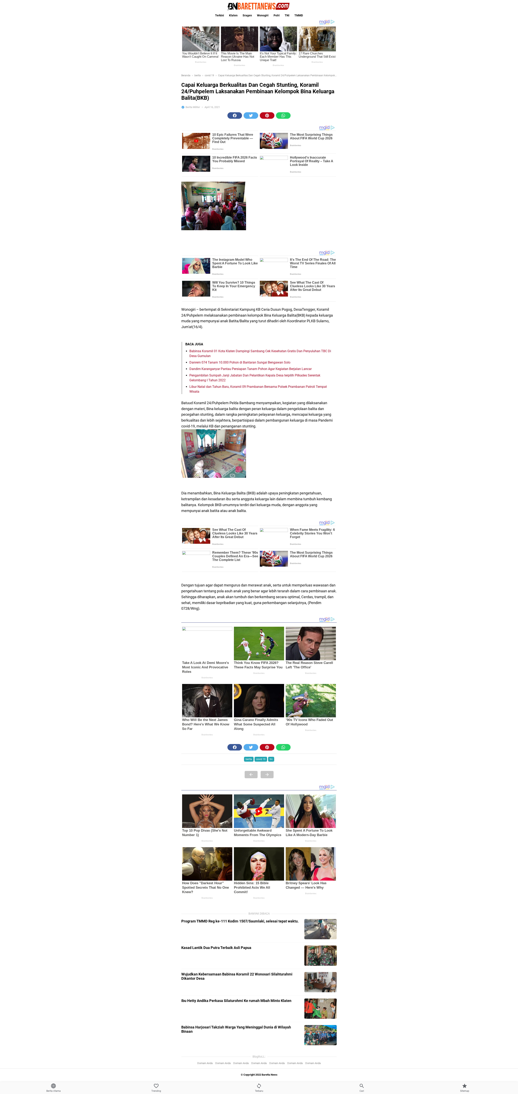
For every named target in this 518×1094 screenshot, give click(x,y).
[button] (234, 115)
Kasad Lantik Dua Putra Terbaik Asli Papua (216, 948)
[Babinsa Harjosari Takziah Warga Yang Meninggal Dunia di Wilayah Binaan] (320, 1035)
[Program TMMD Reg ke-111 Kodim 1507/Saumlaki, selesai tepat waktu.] (320, 929)
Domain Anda (205, 1063)
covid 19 (260, 759)
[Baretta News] (259, 6)
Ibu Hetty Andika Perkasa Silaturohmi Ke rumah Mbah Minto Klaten (236, 1001)
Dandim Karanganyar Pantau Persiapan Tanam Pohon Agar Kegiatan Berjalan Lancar (250, 369)
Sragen (247, 15)
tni (271, 759)
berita (249, 759)
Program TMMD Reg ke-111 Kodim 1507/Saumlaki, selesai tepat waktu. (240, 921)
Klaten (233, 15)
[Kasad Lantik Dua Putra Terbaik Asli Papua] (320, 956)
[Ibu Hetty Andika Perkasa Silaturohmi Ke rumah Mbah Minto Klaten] (320, 1009)
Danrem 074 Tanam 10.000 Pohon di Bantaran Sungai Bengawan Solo (239, 362)
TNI (287, 15)
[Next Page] (267, 774)
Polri (277, 15)
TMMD (298, 15)
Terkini (219, 15)
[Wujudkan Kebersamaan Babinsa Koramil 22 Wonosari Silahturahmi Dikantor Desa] (320, 982)
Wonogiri (263, 15)
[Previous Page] (251, 774)
